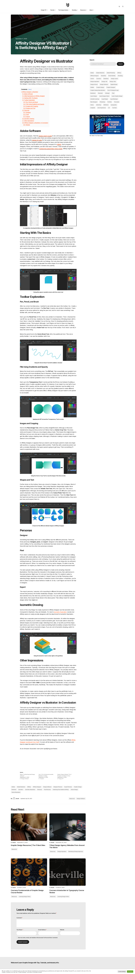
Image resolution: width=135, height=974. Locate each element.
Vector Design (74, 789)
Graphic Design (77, 787)
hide (30, 89)
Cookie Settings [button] (121, 971)
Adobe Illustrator (21, 787)
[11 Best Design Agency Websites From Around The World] (67, 827)
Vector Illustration (16, 792)
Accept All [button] (130, 971)
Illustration (93, 93)
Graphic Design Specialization (97, 90)
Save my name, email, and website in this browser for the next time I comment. (38, 937)
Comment (19, 917)
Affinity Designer (37, 787)
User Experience (102, 107)
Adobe (13, 787)
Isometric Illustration (30, 789)
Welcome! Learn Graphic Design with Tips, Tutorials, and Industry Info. (35, 963)
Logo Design (105, 99)
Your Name (20, 929)
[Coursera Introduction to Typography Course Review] (67, 872)
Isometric (20, 789)
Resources (72, 798)
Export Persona (68, 787)
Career (92, 78)
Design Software (47, 787)
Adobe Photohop (111, 72)
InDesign (107, 93)
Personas (39, 789)
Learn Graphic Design (117, 96)
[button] (119, 6)
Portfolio (110, 102)
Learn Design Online (104, 96)
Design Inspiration (62, 851)
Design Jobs (113, 81)
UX (109, 107)
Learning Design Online (24, 896)
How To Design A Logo (113, 90)
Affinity (59, 144)
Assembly (103, 75)
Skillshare (106, 104)
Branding (120, 75)
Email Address (42, 929)
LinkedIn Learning (94, 99)
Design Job (104, 81)
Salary (92, 104)
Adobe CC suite (37, 140)
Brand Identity (111, 75)
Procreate (116, 102)
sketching (98, 104)
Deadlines (106, 78)
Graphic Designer (111, 87)
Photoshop (102, 102)
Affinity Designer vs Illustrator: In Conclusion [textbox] (48, 702)
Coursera (98, 78)
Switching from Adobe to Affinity (61, 789)
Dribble (92, 87)
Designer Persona (58, 787)
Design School (93, 84)
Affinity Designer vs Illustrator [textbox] (46, 61)
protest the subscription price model (50, 149)
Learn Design (93, 96)
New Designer (93, 102)
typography (114, 104)
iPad (113, 93)
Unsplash (92, 107)
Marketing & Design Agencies (75, 851)
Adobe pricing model (45, 136)
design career (114, 78)
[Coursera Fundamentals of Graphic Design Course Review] (29, 872)
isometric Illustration (60, 612)
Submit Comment (22, 942)
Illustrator (14, 789)
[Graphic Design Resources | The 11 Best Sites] (29, 827)
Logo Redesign (114, 99)
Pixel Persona (47, 789)
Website (62, 929)
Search (92, 60)
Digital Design (114, 84)
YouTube (114, 107)
